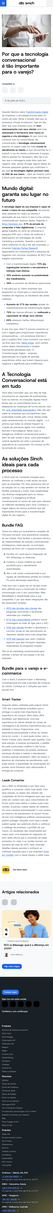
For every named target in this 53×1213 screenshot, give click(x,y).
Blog (3, 1118)
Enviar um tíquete (9, 1097)
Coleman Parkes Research (24, 248)
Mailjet (4, 1051)
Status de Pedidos (9, 1094)
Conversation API (8, 1040)
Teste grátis (6, 1165)
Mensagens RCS (8, 1104)
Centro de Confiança (10, 1087)
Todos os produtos (9, 1071)
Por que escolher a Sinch (12, 1137)
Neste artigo (27, 342)
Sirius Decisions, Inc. (12, 224)
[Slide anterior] (5, 902)
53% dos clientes (15, 627)
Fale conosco (7, 1162)
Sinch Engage (7, 1037)
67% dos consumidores (18, 619)
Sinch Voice (6, 1033)
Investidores (6, 1155)
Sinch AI (5, 1148)
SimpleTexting (7, 1057)
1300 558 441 (9, 1210)
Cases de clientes (9, 1084)
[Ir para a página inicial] (26, 3)
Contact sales (10, 992)
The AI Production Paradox (12, 1108)
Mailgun (5, 1047)
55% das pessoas (15, 638)
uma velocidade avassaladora (21, 410)
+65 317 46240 (9, 1199)
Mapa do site (7, 1125)
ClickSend (6, 1061)
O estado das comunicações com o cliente (19, 1111)
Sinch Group (7, 1141)
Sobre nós (6, 1134)
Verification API (8, 1044)
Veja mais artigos (12, 966)
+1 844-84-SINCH (10, 1176)
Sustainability (7, 1158)
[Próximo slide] (14, 902)
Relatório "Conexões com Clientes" (15, 1115)
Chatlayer (5, 1064)
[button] (49, 3)
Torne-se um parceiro (10, 1101)
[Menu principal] (3, 3)
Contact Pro (6, 1068)
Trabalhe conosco (9, 1151)
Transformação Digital (37, 112)
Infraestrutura (7, 1144)
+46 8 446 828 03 (10, 1188)
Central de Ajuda (8, 1091)
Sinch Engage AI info (10, 1122)
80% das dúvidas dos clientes (21, 608)
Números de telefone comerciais (15, 1030)
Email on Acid (7, 1054)
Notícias (5, 1080)
